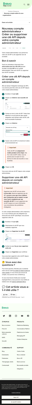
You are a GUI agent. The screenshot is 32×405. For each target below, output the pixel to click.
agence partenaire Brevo (19, 282)
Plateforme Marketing (23, 325)
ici (24, 274)
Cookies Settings (16, 392)
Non (14, 294)
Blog (3, 351)
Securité (4, 341)
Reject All (16, 397)
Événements (5, 354)
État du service (21, 361)
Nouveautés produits (22, 365)
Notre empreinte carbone (6, 333)
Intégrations (20, 368)
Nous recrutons (6, 325)
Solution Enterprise (22, 339)
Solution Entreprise (13, 11)
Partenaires (5, 358)
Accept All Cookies (16, 402)
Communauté (5, 365)
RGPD (3, 337)
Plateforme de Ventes (23, 332)
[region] (16, 392)
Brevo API (19, 358)
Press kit (4, 328)
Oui (6, 294)
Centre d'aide (21, 351)
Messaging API (21, 335)
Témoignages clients (7, 361)
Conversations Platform (23, 328)
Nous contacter (21, 354)
